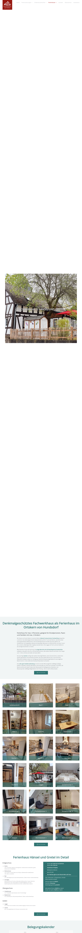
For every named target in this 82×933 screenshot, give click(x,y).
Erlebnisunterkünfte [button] (39, 2)
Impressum (76, 2)
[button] (14, 695)
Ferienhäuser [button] (51, 2)
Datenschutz (68, 2)
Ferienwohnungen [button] (26, 2)
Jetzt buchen (41, 672)
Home (18, 2)
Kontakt (61, 2)
